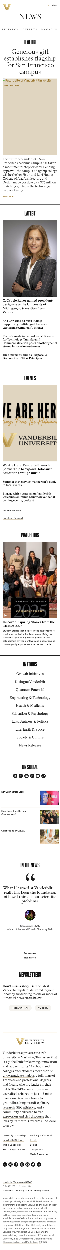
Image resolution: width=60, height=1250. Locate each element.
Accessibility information (43, 1228)
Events (33, 1140)
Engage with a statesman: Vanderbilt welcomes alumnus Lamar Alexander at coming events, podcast (29, 497)
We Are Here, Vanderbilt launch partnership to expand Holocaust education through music (27, 469)
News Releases (30, 745)
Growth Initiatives (30, 674)
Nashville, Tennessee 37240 (17, 1182)
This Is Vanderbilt (11, 1145)
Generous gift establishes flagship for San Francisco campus (30, 62)
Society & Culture (29, 737)
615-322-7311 (10, 1186)
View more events (12, 511)
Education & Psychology (30, 714)
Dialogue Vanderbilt (30, 682)
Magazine (49, 29)
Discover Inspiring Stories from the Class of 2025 (29, 624)
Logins (33, 1145)
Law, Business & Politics (30, 721)
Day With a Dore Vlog (12, 792)
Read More (8, 196)
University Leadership (14, 1135)
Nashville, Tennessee (35, 1057)
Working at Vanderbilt (41, 1135)
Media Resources (39, 1154)
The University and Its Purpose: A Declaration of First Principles (25, 356)
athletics (29, 1107)
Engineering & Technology (30, 698)
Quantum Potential (30, 690)
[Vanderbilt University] (30, 1041)
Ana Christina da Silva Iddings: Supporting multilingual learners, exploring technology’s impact (25, 324)
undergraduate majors (18, 1076)
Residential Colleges (13, 1140)
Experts (30, 29)
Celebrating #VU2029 (13, 831)
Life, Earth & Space (30, 729)
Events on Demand (13, 518)
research (9, 1107)
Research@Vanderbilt (14, 1149)
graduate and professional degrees (27, 1080)
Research (10, 29)
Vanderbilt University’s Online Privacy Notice (26, 1191)
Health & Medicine (30, 706)
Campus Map (37, 1149)
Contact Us (25, 1186)
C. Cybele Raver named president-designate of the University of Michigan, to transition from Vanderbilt (28, 306)
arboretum (25, 1094)
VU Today (43, 1008)
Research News (20, 1008)
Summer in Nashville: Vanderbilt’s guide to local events (29, 483)
